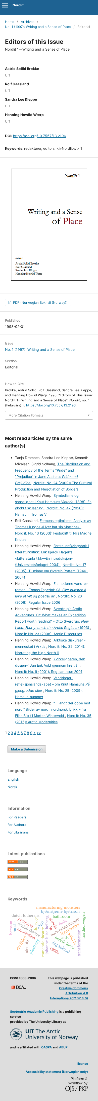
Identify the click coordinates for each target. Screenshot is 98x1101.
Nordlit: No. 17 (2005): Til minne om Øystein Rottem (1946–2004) (51, 570)
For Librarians (18, 832)
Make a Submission (26, 749)
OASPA (46, 1047)
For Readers (17, 817)
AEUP (63, 1047)
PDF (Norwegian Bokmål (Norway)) (40, 302)
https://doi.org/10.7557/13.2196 (39, 136)
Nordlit (18, 5)
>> (39, 733)
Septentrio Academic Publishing (34, 1011)
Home (9, 22)
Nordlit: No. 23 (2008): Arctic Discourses (48, 634)
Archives (27, 22)
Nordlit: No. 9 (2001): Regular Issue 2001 (48, 671)
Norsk (12, 787)
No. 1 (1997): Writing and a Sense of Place (38, 27)
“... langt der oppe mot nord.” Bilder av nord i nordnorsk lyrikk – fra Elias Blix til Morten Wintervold (52, 709)
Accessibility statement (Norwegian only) (57, 1072)
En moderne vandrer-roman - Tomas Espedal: (51, 589)
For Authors (17, 825)
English (13, 779)
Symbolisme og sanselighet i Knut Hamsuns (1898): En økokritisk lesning (53, 501)
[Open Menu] (5, 5)
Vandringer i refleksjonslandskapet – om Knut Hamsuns (52, 684)
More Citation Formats (26, 415)
